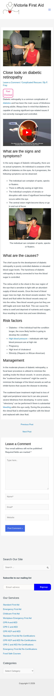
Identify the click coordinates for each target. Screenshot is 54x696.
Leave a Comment (11, 82)
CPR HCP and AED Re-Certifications (19, 640)
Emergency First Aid (12, 609)
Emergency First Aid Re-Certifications (20, 649)
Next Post (27, 432)
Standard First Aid (11, 605)
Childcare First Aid (11, 614)
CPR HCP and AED (11, 631)
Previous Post (27, 424)
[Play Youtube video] (27, 132)
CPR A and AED (10, 622)
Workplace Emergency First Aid (17, 618)
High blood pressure (18, 339)
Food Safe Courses (12, 654)
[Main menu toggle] (50, 10)
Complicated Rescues (31, 82)
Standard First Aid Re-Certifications (19, 636)
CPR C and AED (10, 627)
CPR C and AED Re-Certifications (18, 645)
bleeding (7, 407)
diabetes (7, 103)
